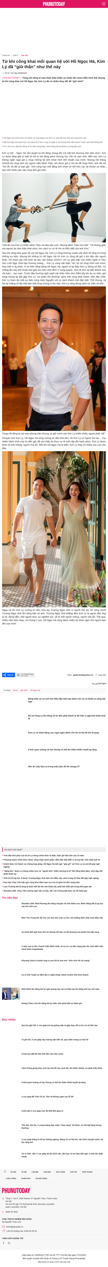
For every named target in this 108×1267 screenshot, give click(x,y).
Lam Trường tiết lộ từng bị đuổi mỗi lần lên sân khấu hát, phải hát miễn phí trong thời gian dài (48, 886)
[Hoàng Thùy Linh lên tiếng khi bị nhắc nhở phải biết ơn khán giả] (11, 1008)
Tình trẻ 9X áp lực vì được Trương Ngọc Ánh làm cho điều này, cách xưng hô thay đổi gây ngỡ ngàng (51, 878)
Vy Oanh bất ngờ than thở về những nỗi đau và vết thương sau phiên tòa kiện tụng (60, 932)
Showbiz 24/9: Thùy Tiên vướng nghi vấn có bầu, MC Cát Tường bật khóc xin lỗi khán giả (45, 891)
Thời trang (87, 1172)
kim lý (15, 690)
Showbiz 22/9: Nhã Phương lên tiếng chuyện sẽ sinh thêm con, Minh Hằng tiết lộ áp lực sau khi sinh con (62, 904)
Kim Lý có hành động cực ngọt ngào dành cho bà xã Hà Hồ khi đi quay (63, 733)
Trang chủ (6, 55)
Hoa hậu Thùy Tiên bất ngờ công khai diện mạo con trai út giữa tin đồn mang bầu (42, 882)
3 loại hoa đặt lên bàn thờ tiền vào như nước (42, 1054)
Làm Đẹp (47, 1172)
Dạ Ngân (102, 684)
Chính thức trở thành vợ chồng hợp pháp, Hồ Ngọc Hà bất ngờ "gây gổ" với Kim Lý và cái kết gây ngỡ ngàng (52, 865)
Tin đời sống (41, 1178)
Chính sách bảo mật (62, 1262)
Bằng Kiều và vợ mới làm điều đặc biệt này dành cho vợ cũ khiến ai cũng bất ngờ (66, 700)
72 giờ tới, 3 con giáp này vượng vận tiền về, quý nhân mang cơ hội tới (55, 1039)
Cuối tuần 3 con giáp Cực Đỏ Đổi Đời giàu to (42, 1111)
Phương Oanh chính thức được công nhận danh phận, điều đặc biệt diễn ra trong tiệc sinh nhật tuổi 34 (52, 860)
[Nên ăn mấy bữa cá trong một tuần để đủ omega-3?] (14, 772)
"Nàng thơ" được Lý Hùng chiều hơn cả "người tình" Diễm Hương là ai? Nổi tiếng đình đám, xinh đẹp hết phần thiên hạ (53, 872)
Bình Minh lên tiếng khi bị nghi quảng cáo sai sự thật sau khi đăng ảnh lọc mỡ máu (60, 989)
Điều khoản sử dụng (45, 1262)
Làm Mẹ (35, 1172)
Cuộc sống (11, 1178)
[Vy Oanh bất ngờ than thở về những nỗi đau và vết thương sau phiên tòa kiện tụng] (11, 937)
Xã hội (13, 1172)
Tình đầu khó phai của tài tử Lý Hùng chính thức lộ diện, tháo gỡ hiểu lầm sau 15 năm (44, 855)
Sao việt (24, 55)
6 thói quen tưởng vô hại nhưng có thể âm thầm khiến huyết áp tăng (62, 749)
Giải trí (15, 55)
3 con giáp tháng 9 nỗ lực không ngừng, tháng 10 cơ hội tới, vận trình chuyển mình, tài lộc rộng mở (62, 1140)
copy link (102, 675)
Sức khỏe (60, 1172)
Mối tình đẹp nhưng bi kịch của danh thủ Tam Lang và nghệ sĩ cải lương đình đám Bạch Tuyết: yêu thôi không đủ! (53, 142)
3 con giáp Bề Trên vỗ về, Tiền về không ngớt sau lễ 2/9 (47, 1096)
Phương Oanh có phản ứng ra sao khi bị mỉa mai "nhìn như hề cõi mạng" (56, 960)
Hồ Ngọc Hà (35, 690)
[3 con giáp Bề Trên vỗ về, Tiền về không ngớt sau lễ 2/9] (11, 1101)
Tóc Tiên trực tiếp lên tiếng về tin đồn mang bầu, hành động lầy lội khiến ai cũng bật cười (42, 146)
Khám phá (25, 1178)
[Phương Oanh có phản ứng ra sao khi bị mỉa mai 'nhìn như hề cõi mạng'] (11, 965)
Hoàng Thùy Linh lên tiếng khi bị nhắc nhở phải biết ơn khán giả (52, 1003)
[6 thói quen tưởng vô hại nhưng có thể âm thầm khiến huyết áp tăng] (14, 755)
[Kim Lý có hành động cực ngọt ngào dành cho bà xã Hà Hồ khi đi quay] (14, 738)
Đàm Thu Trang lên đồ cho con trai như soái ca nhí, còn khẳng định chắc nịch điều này (62, 918)
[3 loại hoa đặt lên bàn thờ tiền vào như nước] (11, 1058)
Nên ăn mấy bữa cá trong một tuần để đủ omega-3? (54, 766)
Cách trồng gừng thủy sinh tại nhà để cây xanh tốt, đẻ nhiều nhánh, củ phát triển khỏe (62, 1068)
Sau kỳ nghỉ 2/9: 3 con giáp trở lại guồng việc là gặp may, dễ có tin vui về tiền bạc (60, 1025)
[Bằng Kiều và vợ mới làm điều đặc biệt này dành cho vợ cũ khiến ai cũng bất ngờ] (14, 705)
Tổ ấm (24, 1172)
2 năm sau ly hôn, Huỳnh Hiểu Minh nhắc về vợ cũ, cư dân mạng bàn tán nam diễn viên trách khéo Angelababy (62, 947)
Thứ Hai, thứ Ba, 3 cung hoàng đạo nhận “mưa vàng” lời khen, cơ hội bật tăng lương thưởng (61, 1126)
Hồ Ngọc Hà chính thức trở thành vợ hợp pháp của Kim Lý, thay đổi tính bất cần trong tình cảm (45, 138)
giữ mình (24, 690)
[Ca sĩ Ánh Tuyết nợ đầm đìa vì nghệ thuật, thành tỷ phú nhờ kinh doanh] (11, 979)
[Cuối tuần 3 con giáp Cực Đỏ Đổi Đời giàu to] (11, 1115)
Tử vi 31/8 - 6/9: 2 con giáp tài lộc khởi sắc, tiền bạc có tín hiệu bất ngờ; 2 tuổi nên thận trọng (62, 1155)
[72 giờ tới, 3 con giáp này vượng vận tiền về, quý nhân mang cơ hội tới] (11, 1044)
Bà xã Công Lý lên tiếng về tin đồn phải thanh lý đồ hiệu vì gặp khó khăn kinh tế (67, 717)
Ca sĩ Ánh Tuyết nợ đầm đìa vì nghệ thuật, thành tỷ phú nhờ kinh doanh (55, 975)
